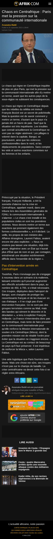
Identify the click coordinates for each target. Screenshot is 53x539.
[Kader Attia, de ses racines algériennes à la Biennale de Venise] (9, 480)
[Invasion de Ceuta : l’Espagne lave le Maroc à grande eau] (9, 452)
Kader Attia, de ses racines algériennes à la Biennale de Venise (33, 478)
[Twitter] (23, 380)
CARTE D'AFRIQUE (20, 528)
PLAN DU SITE (34, 528)
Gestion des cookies (36, 533)
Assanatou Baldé (9, 25)
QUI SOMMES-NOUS (18, 530)
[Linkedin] (35, 380)
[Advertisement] (26, 75)
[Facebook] (16, 380)
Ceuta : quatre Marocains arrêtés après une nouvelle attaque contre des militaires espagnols (33, 466)
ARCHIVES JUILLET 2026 (19, 533)
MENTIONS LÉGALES (34, 530)
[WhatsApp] (29, 380)
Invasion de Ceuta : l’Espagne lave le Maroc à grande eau (34, 449)
